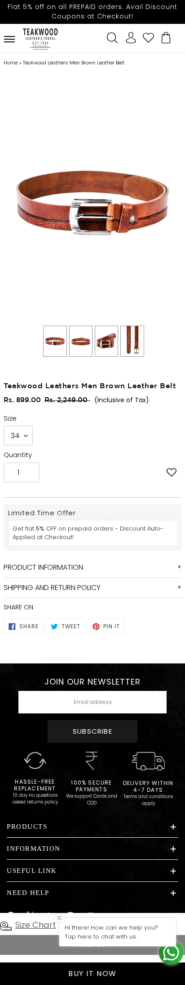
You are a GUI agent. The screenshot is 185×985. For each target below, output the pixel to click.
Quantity (18, 454)
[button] (171, 473)
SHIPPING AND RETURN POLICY (52, 587)
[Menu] (9, 39)
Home (11, 62)
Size (10, 418)
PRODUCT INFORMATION (43, 567)
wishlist (148, 36)
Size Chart (35, 925)
